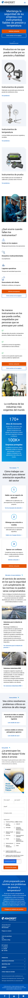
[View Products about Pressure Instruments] (14, 72)
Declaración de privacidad (7, 987)
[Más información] (4, 996)
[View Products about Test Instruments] (14, 159)
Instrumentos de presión (13, 87)
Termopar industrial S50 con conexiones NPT (12, 980)
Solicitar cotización (14, 31)
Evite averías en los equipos (14, 35)
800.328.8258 (5, 927)
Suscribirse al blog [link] (6, 939)
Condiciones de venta (17, 989)
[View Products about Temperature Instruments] (14, 114)
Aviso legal (14, 987)
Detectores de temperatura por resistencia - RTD (13, 978)
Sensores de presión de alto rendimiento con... (13, 976)
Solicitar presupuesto (14, 291)
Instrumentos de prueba (12, 174)
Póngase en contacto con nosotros (14, 909)
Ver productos (6, 95)
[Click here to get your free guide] (14, 996)
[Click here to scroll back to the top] (23, 996)
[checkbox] (14, 834)
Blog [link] (3, 938)
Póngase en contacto (7, 931)
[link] (5, 945)
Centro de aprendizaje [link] (7, 936)
